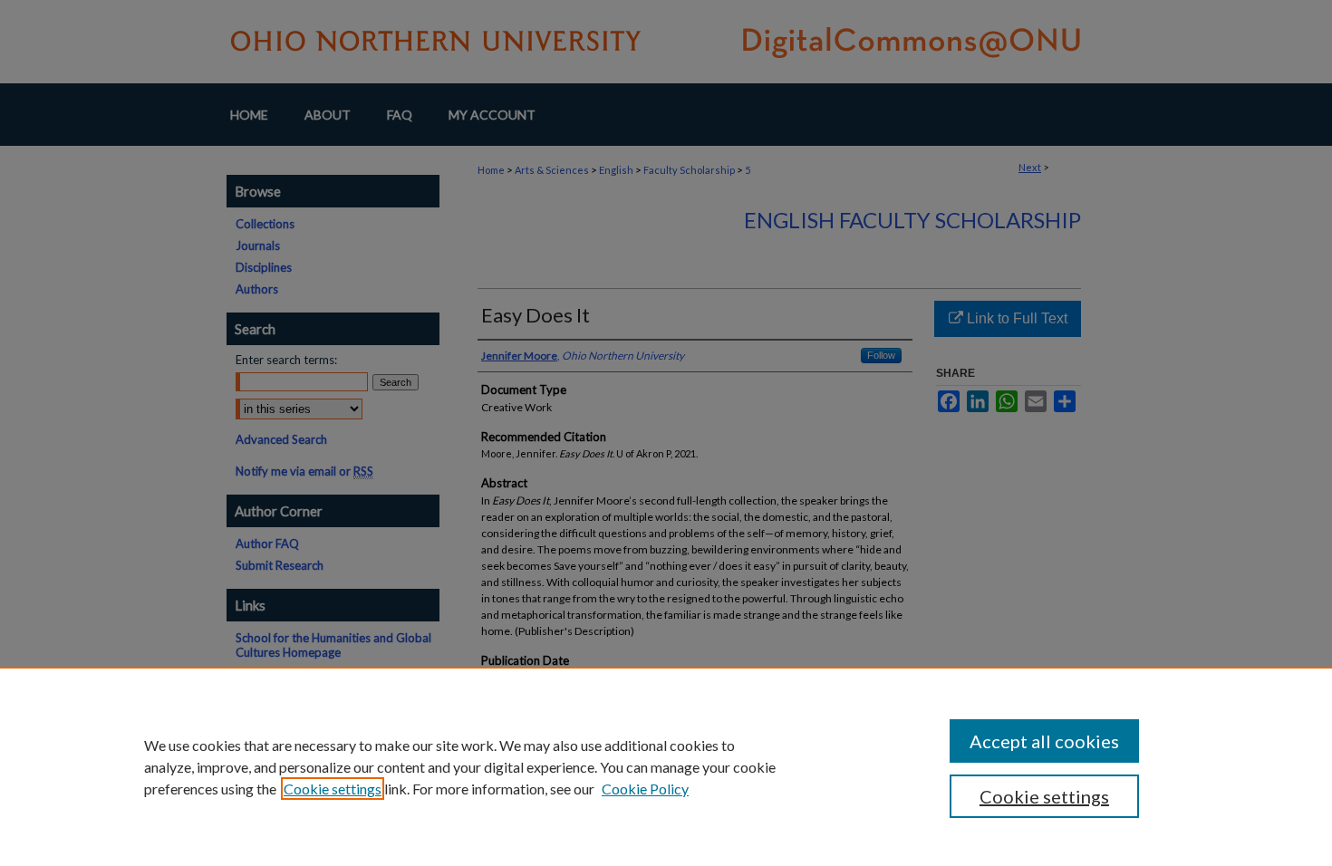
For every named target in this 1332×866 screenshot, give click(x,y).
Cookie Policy (645, 788)
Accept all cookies (1044, 741)
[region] (666, 766)
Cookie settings (332, 788)
